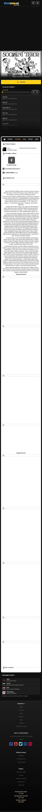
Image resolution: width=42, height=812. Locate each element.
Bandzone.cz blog (21, 726)
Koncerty (21, 710)
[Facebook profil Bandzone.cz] (11, 744)
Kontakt (21, 775)
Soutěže (21, 723)
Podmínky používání (21, 778)
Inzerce (21, 739)
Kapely (21, 707)
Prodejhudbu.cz (21, 759)
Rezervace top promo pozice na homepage (21, 736)
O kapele (18, 139)
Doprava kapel (21, 762)
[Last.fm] (30, 744)
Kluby (21, 720)
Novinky (10, 139)
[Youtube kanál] (16, 744)
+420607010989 (9, 172)
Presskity (21, 755)
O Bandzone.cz (21, 782)
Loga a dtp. (21, 785)
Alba (24, 139)
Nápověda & (21, 772)
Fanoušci (21, 716)
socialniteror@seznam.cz (12, 168)
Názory (30, 139)
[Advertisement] (21, 28)
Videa (37, 139)
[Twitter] (20, 744)
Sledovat (22, 82)
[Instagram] (25, 744)
